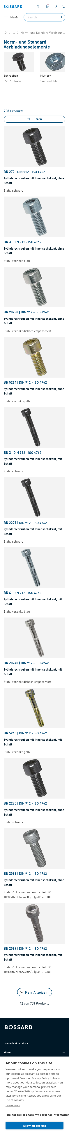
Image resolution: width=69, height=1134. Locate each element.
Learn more (13, 1105)
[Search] (60, 17)
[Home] (5, 32)
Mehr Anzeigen (36, 992)
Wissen (8, 1052)
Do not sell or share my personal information (33, 1114)
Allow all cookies (34, 1125)
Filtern (37, 119)
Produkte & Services (16, 1042)
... (14, 32)
